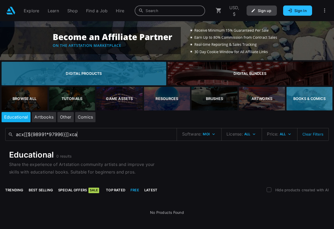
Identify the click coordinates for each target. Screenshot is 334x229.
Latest (150, 190)
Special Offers (78, 190)
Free (134, 190)
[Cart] (219, 10)
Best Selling (41, 190)
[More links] (324, 10)
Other (65, 117)
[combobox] (170, 10)
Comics (85, 117)
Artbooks (43, 117)
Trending (14, 190)
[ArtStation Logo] (10, 11)
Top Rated (115, 190)
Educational (16, 117)
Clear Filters (312, 134)
